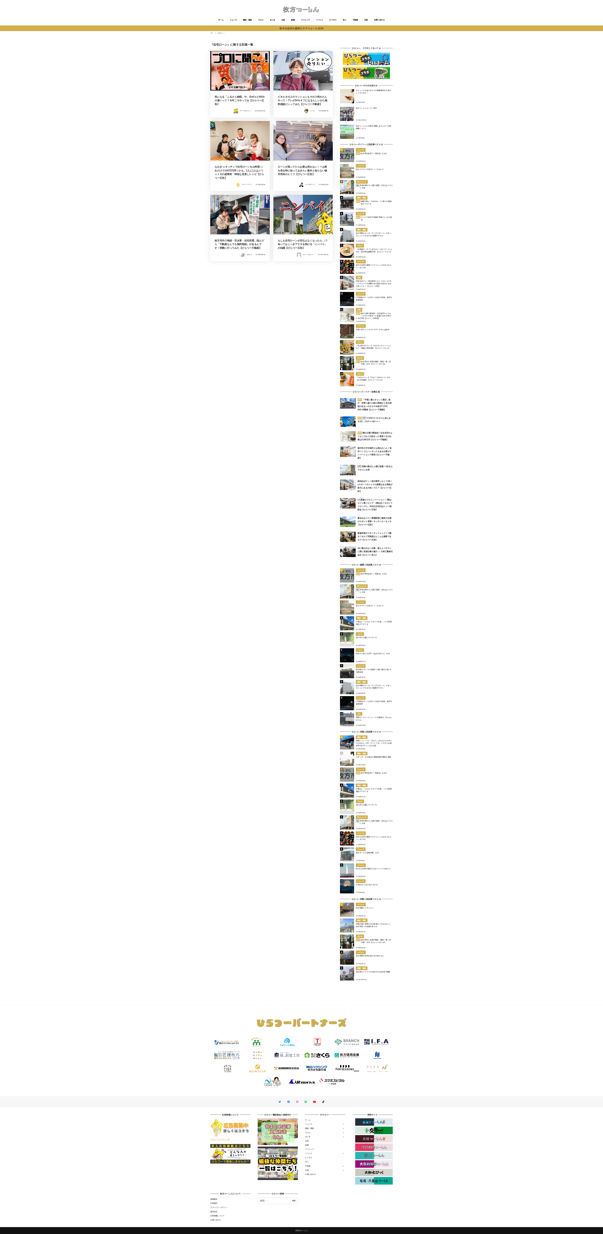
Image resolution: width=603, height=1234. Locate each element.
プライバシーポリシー (219, 1207)
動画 (293, 20)
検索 (294, 1200)
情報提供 (213, 1199)
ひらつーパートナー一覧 (220, 1139)
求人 (344, 20)
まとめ (272, 20)
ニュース (233, 20)
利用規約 (213, 1203)
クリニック (305, 20)
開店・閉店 (247, 20)
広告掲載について (217, 1215)
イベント (319, 20)
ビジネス (333, 20)
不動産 (355, 20)
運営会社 (213, 1211)
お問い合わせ (379, 20)
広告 (366, 20)
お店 (283, 20)
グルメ (260, 20)
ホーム (221, 20)
